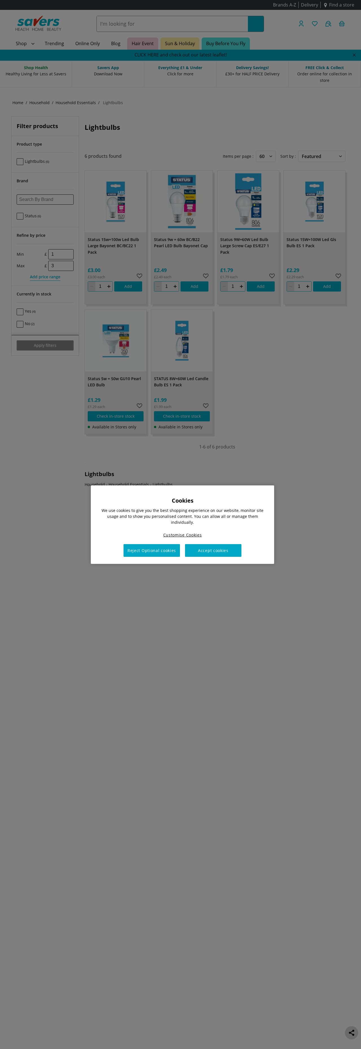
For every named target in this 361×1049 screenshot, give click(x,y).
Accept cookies (213, 550)
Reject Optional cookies (151, 550)
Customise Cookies (182, 534)
